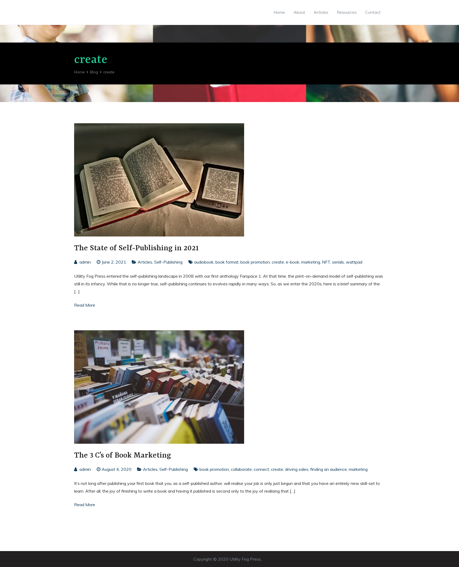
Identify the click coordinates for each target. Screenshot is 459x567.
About (299, 12)
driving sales (296, 469)
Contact (373, 12)
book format (227, 262)
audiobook (204, 262)
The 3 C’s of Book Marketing (122, 455)
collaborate (241, 469)
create (278, 262)
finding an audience (328, 469)
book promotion (255, 262)
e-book (292, 262)
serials (338, 262)
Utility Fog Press (245, 559)
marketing (310, 262)
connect (261, 469)
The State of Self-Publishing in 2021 (136, 248)
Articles (321, 12)
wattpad (354, 262)
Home (279, 12)
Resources (347, 12)
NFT (326, 262)
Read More (84, 305)
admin (85, 262)
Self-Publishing (168, 262)
